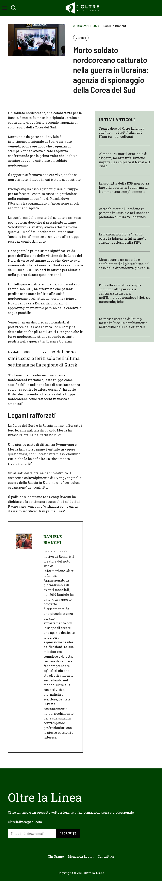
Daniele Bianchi (114, 26)
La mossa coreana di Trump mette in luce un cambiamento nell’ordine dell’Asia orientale (123, 323)
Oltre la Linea (94, 873)
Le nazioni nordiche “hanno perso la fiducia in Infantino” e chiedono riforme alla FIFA (123, 238)
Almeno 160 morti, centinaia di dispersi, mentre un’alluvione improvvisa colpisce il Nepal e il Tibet (124, 160)
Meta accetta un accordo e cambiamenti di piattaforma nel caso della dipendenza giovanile (124, 263)
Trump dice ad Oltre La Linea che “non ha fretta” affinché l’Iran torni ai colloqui (121, 132)
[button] (13, 8)
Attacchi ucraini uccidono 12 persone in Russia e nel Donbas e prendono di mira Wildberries (124, 213)
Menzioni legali (81, 856)
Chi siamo (56, 856)
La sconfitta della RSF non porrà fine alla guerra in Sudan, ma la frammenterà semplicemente (124, 187)
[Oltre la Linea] (83, 8)
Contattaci (106, 856)
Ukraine (81, 37)
